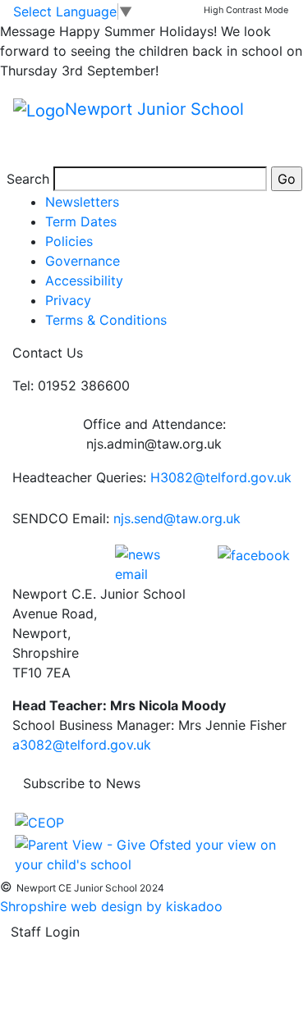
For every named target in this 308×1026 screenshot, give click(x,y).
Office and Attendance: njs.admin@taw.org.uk (154, 434)
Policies (69, 241)
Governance (82, 261)
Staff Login (45, 931)
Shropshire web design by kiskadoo (111, 906)
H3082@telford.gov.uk (221, 477)
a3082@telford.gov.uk (81, 744)
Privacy (68, 300)
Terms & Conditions (106, 320)
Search (28, 179)
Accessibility (84, 280)
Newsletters (82, 202)
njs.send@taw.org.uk (177, 518)
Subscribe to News (81, 783)
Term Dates (81, 221)
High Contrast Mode (246, 10)
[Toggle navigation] (36, 143)
